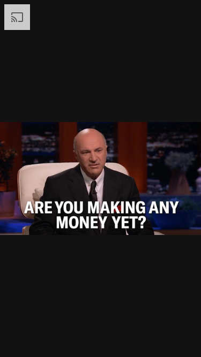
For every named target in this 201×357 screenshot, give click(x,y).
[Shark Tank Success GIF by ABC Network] (100, 178)
